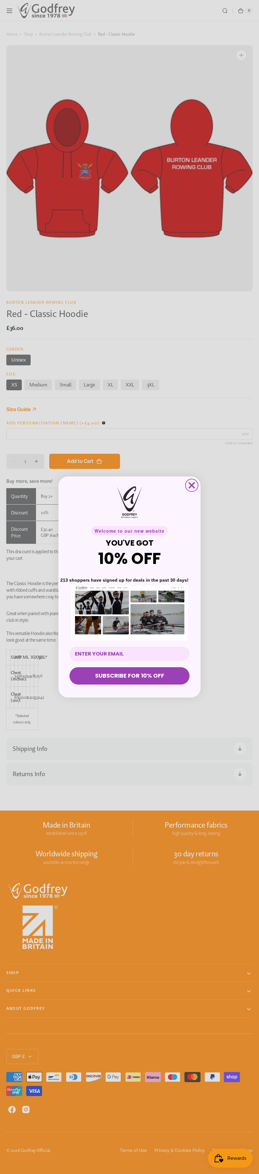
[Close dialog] (191, 485)
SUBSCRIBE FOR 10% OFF (129, 676)
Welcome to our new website (129, 531)
